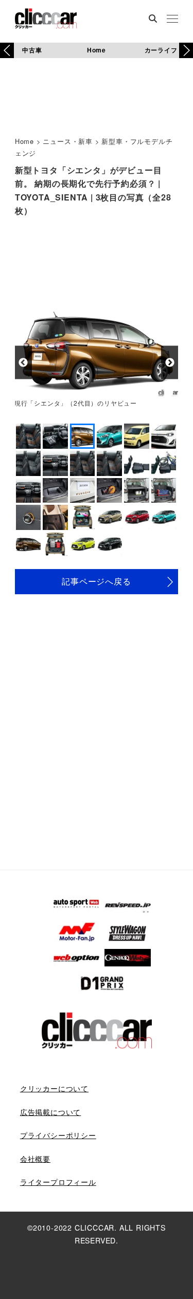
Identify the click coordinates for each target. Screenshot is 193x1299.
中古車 (32, 49)
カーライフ (161, 49)
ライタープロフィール (58, 1182)
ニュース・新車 (68, 141)
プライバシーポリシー (58, 1135)
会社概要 (35, 1159)
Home (96, 49)
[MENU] (172, 19)
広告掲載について (50, 1112)
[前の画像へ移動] (23, 362)
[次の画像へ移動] (169, 362)
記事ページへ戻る (96, 581)
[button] (186, 50)
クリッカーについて (54, 1088)
